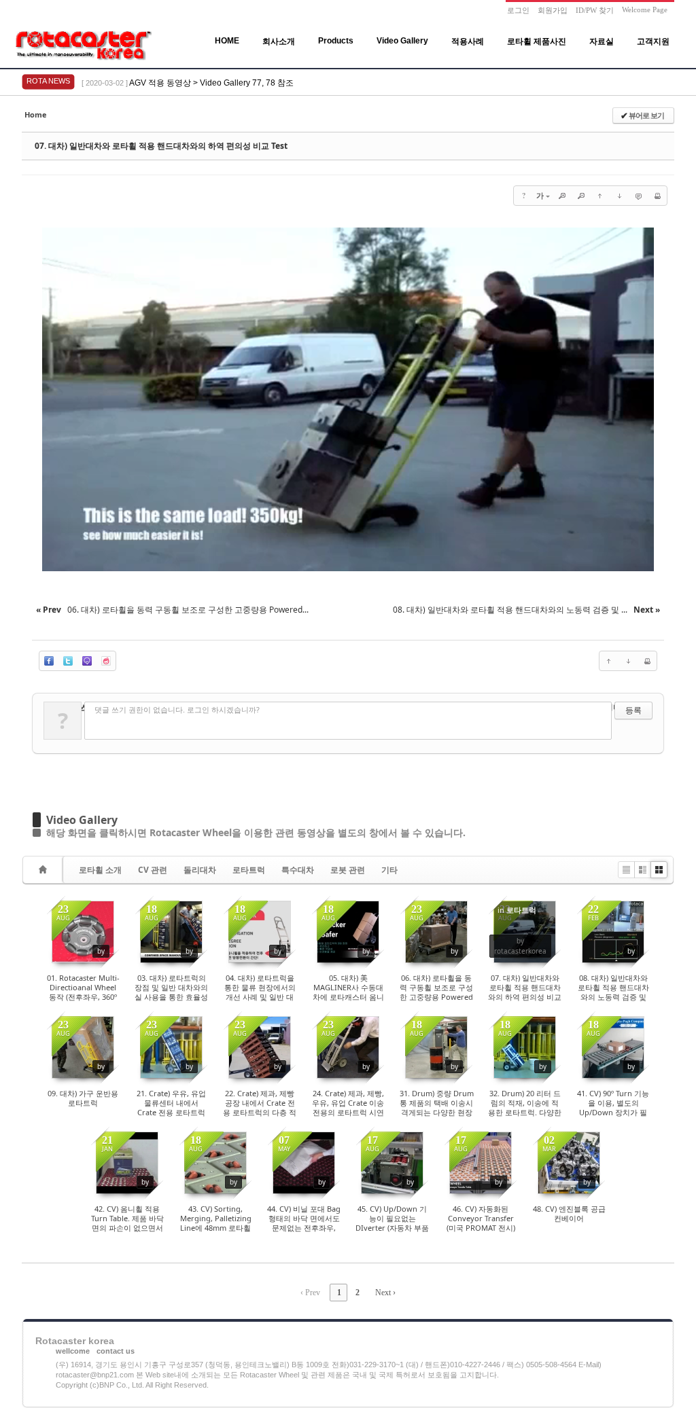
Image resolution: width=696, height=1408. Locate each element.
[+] (562, 195)
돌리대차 (200, 870)
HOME (227, 41)
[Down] (619, 195)
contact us (116, 1351)
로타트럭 (248, 870)
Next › (385, 1292)
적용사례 (467, 41)
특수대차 (297, 870)
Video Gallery (402, 41)
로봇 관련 (347, 870)
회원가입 (553, 10)
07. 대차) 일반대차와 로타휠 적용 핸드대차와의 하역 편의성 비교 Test (161, 145)
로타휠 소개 (100, 870)
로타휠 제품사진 (536, 41)
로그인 (518, 10)
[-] (581, 195)
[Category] (45, 869)
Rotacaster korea (74, 1340)
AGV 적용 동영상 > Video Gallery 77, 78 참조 (211, 83)
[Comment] (638, 195)
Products (335, 41)
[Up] (600, 195)
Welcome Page (644, 9)
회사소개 (278, 41)
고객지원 (653, 41)
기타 (389, 870)
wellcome (73, 1351)
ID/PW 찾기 (595, 10)
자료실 (601, 41)
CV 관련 (152, 870)
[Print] (657, 195)
